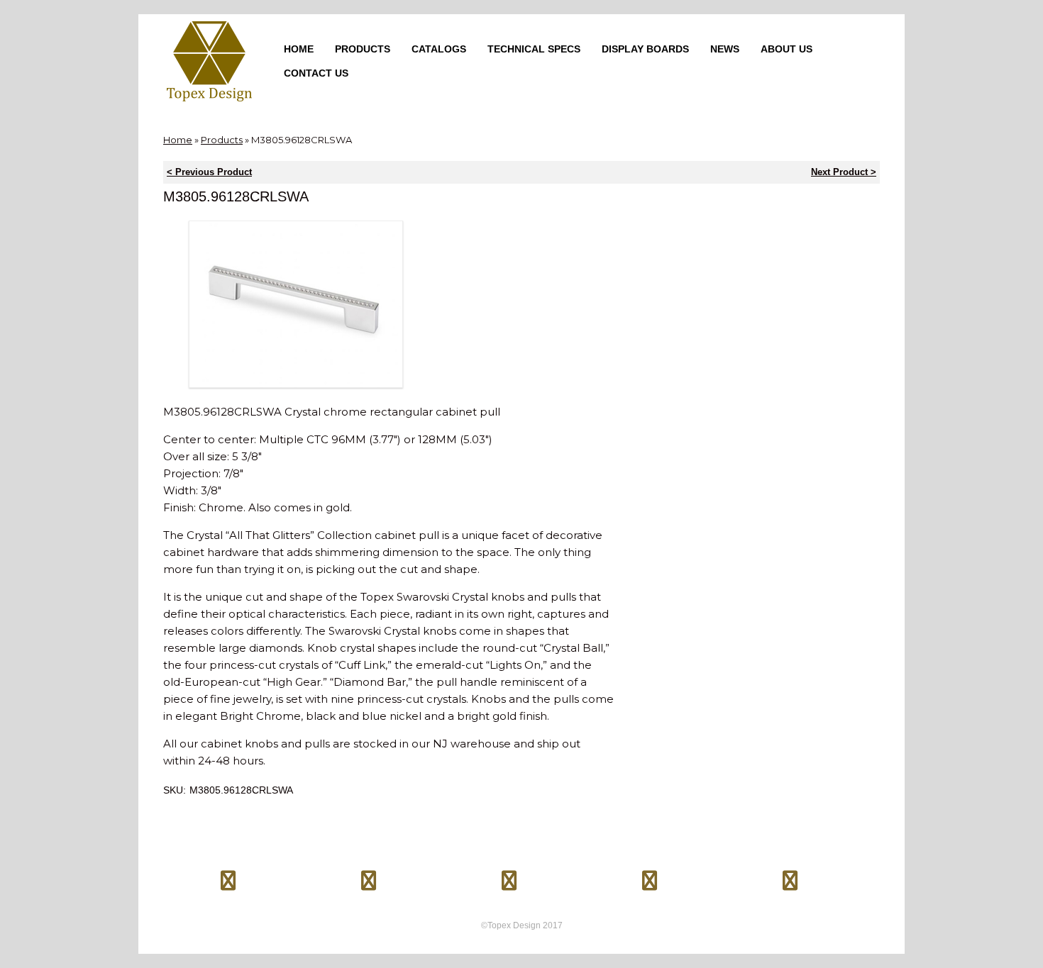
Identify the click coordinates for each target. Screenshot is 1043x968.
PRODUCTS (362, 49)
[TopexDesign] (209, 61)
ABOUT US (786, 49)
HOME (299, 49)
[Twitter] (369, 875)
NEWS (724, 49)
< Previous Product (209, 172)
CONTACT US (316, 73)
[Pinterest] (509, 875)
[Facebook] (228, 875)
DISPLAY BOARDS (645, 49)
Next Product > (843, 172)
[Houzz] (650, 875)
